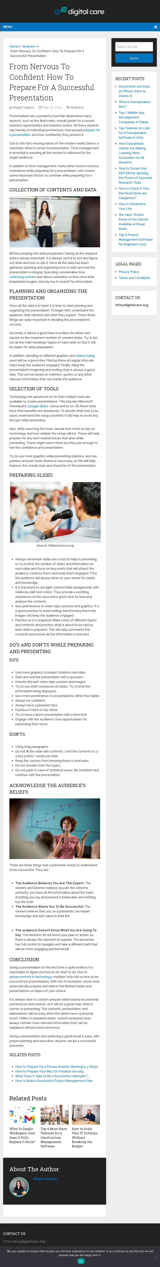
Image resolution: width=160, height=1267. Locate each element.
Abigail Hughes (23, 107)
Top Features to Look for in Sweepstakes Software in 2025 (134, 132)
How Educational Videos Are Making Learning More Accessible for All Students (132, 153)
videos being (85, 356)
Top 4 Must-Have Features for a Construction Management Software (54, 1137)
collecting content (22, 277)
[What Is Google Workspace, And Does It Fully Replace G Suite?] (23, 1115)
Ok (81, 1261)
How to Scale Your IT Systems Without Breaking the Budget (84, 1137)
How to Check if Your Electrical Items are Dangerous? (134, 193)
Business (77, 107)
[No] (155, 1257)
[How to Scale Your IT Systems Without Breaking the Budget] (86, 1115)
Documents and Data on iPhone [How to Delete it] (134, 91)
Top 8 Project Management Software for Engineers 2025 (136, 239)
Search (134, 58)
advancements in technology (30, 977)
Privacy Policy (129, 272)
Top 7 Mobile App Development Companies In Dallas (133, 117)
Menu (7, 27)
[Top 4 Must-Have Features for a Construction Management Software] (55, 1115)
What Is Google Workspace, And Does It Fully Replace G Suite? (22, 1135)
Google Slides (38, 406)
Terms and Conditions (134, 278)
